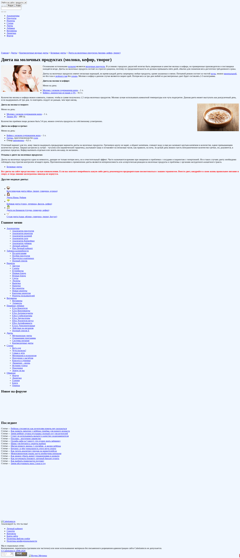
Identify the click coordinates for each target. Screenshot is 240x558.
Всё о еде (16, 348)
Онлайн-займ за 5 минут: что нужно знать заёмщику (36, 441)
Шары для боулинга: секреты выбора (28, 443)
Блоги (15, 383)
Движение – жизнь (21, 363)
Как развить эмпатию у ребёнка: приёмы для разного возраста (40, 431)
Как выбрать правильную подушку (27, 461)
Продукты (11, 18)
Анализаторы (13, 16)
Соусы (15, 278)
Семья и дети (18, 353)
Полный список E (20, 330)
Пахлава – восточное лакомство (26, 438)
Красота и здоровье (21, 360)
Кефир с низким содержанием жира (24, 135)
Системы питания (20, 340)
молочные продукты (95, 66)
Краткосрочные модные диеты (33, 53)
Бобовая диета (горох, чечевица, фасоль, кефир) (29, 204)
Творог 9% (12, 116)
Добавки (11, 28)
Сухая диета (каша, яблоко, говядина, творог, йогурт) (32, 216)
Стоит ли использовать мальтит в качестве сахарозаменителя (40, 436)
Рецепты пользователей (23, 296)
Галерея (16, 380)
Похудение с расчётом (22, 358)
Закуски (16, 266)
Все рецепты (18, 288)
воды (213, 73)
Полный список (19, 261)
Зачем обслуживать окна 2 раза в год (28, 463)
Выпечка (16, 283)
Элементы (17, 303)
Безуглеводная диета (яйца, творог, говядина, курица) (32, 191)
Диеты (10, 26)
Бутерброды (18, 271)
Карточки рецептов (21, 293)
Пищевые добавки (15, 305)
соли (36, 138)
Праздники (17, 368)
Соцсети (11, 531)
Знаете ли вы (18, 370)
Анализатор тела (20, 238)
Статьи (10, 23)
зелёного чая (61, 76)
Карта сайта (12, 536)
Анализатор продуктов (23, 231)
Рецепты (11, 21)
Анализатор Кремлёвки (23, 241)
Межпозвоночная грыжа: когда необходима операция (36, 453)
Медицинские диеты (22, 335)
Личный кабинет (20, 246)
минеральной (230, 73)
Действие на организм (22, 328)
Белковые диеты (58, 53)
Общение (11, 373)
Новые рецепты (19, 291)
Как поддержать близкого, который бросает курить (35, 458)
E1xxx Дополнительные (23, 325)
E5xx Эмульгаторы (21, 318)
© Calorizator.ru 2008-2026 (13, 551)
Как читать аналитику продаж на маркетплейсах (34, 451)
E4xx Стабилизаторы (22, 315)
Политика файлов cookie (18, 538)
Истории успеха (20, 365)
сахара (74, 76)
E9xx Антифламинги (22, 323)
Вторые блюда (19, 276)
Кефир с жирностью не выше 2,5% (59, 93)
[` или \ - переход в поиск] (2, 6)
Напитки (16, 286)
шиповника (18, 140)
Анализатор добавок (22, 243)
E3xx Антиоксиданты (22, 313)
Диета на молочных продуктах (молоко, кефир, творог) (94, 53)
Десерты (16, 281)
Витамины (12, 31)
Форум (10, 5)
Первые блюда (19, 273)
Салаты (15, 268)
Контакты (11, 533)
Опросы (16, 385)
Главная (5, 53)
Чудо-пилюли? (19, 350)
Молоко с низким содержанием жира (60, 90)
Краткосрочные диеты (22, 343)
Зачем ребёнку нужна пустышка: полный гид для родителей (39, 433)
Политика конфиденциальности (22, 541)
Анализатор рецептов (22, 233)
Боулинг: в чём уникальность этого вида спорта (33, 448)
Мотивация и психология (24, 355)
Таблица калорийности (18, 251)
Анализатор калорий (22, 236)
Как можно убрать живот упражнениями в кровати (35, 456)
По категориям (19, 253)
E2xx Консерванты (21, 310)
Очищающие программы (24, 338)
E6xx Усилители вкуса (22, 320)
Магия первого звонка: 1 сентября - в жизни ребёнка (36, 446)
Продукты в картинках (23, 258)
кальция (72, 66)
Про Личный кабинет (22, 248)
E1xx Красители (20, 308)
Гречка (10, 138)
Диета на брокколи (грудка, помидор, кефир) (28, 210)
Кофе (18, 5)
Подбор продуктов (21, 256)
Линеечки (11, 33)
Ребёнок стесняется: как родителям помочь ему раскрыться (39, 428)
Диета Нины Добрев (16, 197)
